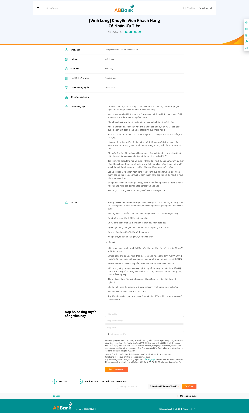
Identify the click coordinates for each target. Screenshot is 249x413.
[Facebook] (194, 408)
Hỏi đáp (63, 381)
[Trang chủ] (47, 8)
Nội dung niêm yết (165, 409)
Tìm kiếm (191, 8)
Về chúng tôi (187, 409)
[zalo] (140, 32)
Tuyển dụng (53, 8)
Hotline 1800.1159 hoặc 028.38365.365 (105, 381)
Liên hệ (177, 409)
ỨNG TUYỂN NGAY (116, 369)
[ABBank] (124, 8)
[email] (135, 32)
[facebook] (126, 32)
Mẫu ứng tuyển (150, 359)
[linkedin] (130, 32)
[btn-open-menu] (38, 8)
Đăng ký (189, 386)
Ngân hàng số (205, 8)
